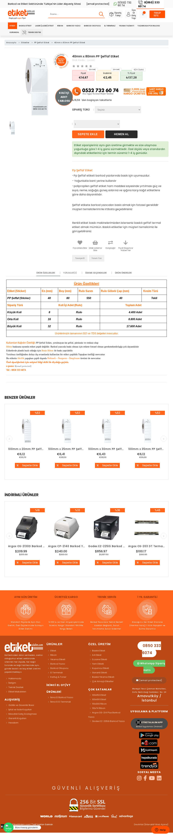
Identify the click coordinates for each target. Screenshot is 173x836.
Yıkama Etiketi (57, 659)
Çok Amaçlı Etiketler (103, 681)
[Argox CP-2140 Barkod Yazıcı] (66, 528)
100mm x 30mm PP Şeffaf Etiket (106, 449)
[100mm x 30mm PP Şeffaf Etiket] (106, 431)
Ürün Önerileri (123, 273)
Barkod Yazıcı (73, 25)
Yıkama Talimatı (126, 25)
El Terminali (109, 25)
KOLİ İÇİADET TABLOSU (64, 97)
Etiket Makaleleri (17, 691)
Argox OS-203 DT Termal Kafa (146, 546)
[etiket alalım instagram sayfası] (139, 779)
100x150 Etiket (99, 695)
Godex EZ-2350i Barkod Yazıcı (108, 721)
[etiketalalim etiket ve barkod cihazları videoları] (152, 779)
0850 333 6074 (151, 649)
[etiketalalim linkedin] (159, 779)
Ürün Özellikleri (45, 273)
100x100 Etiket (99, 699)
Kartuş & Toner (58, 677)
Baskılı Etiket (25, 25)
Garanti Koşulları (17, 718)
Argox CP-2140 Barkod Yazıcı (66, 546)
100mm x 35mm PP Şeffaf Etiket (146, 449)
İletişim (12, 682)
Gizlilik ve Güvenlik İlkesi (21, 705)
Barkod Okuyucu (92, 25)
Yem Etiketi (98, 663)
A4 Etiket (96, 655)
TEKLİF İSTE (157, 14)
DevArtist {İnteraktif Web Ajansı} (151, 824)
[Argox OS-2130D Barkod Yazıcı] (26, 528)
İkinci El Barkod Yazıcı (61, 697)
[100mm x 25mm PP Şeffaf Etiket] (66, 431)
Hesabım (13, 722)
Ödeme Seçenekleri (96, 273)
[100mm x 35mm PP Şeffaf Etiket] (146, 431)
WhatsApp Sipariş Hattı (152, 667)
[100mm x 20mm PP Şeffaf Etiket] (26, 431)
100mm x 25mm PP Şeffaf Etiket (66, 449)
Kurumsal (14, 32)
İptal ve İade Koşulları (20, 709)
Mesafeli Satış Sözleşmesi (22, 714)
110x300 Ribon (99, 703)
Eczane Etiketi (99, 659)
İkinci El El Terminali (60, 701)
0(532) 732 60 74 (124, 4)
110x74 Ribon (98, 708)
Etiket (12, 25)
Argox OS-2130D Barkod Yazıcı (26, 546)
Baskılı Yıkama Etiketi (103, 677)
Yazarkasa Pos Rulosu (149, 25)
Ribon (60, 25)
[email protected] (23, 366)
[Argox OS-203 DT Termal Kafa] (146, 528)
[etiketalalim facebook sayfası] (145, 779)
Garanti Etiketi (99, 672)
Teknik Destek (34, 32)
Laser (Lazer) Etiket (44, 25)
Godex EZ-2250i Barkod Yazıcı (106, 546)
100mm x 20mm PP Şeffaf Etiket (26, 449)
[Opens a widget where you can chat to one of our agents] (160, 830)
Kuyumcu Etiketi (100, 668)
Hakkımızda (14, 678)
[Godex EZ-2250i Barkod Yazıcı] (106, 528)
